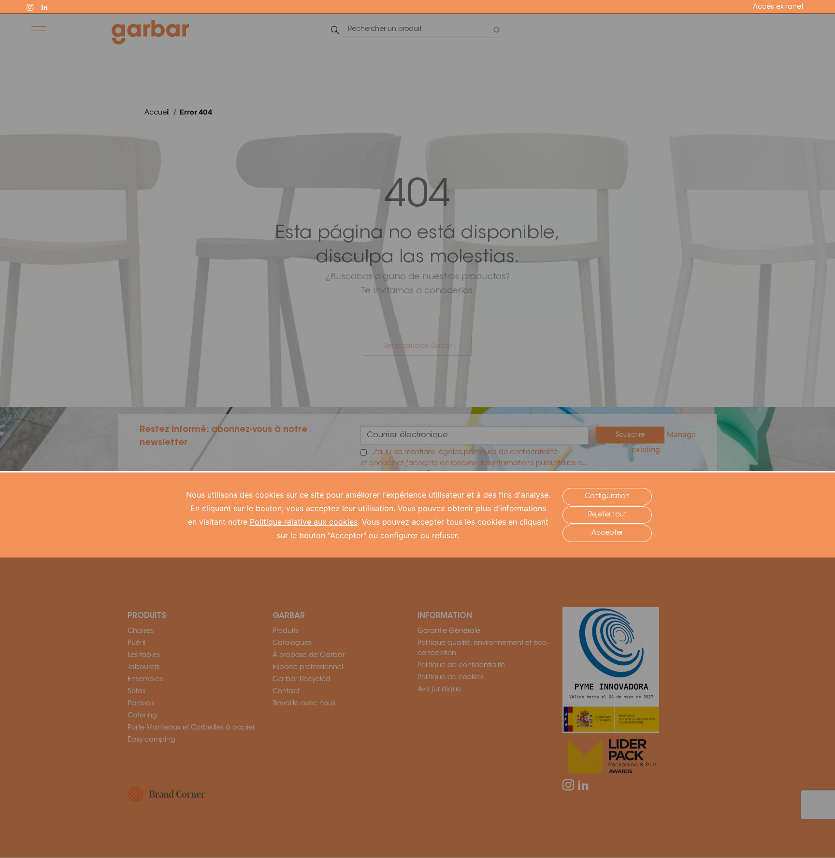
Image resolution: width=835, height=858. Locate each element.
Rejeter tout (607, 515)
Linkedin (49, 6)
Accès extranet (778, 7)
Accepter (607, 533)
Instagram (34, 6)
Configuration (607, 496)
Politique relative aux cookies (304, 522)
